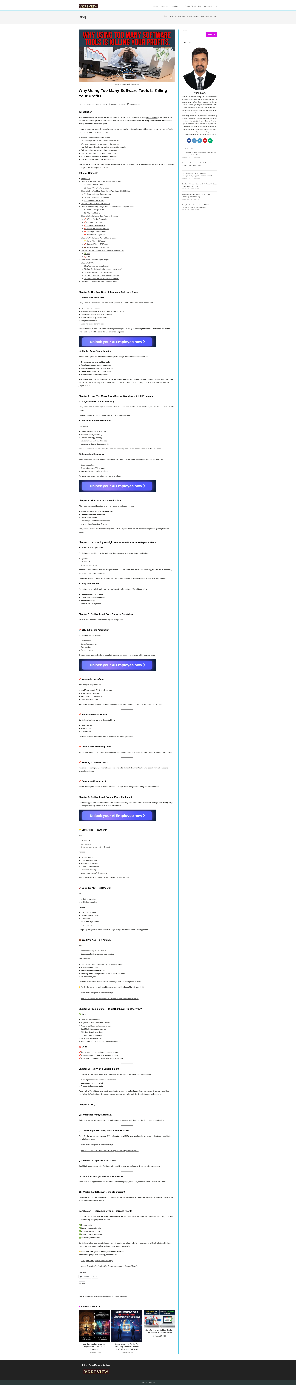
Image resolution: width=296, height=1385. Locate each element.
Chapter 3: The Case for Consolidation (95, 203)
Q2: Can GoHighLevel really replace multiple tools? (103, 269)
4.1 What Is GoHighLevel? (94, 210)
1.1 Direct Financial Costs (93, 185)
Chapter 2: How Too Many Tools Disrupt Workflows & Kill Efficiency (106, 191)
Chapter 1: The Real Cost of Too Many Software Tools (101, 182)
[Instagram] (194, 140)
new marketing (151, 117)
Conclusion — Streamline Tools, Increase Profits (99, 282)
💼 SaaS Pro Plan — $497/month (96, 247)
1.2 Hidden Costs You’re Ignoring (96, 188)
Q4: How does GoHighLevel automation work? (101, 275)
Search (184, 31)
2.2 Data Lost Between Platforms (96, 197)
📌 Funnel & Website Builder (94, 225)
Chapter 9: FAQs (87, 263)
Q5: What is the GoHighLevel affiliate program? (101, 278)
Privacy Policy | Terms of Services (96, 1365)
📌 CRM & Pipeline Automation (95, 219)
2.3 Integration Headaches (94, 200)
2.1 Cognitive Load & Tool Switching (97, 194)
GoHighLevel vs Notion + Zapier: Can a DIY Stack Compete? (94, 1346)
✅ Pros (87, 253)
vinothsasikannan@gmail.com (93, 104)
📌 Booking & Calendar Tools (95, 232)
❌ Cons (87, 257)
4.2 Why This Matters (92, 213)
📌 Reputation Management (94, 235)
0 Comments (196, 157)
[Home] (165, 16)
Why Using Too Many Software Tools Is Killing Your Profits (197, 16)
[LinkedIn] (199, 140)
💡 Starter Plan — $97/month (95, 241)
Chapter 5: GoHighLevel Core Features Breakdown (100, 216)
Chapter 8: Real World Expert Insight (94, 260)
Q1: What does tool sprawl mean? (96, 266)
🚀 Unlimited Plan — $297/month (96, 244)
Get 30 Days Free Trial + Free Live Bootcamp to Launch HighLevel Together (110, 998)
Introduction (85, 178)
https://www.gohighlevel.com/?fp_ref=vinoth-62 (124, 987)
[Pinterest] (205, 140)
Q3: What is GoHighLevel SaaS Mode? (98, 272)
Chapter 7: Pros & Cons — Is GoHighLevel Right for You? (102, 250)
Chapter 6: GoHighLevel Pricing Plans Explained (99, 238)
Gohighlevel (135, 104)
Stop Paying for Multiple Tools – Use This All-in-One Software (159, 1331)
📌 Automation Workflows (93, 222)
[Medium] (210, 140)
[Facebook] (189, 140)
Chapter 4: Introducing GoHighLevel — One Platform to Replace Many (107, 207)
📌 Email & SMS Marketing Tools (96, 228)
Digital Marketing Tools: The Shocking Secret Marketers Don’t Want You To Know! (127, 1346)
